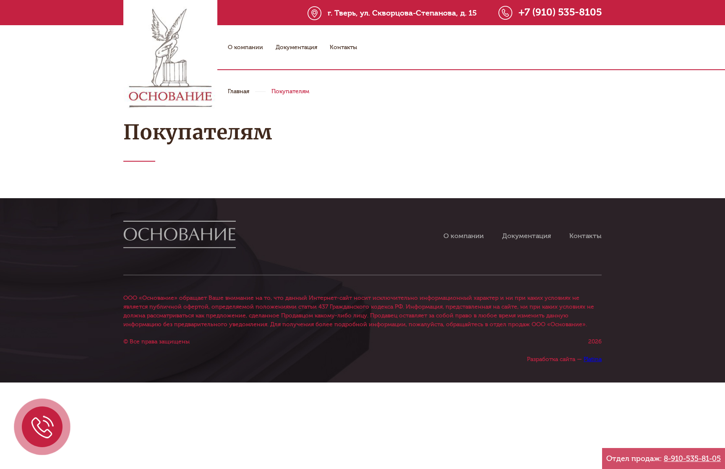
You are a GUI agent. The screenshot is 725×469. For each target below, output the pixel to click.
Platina (593, 359)
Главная (238, 91)
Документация (296, 47)
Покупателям (290, 91)
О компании (245, 47)
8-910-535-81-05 (692, 458)
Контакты (343, 47)
